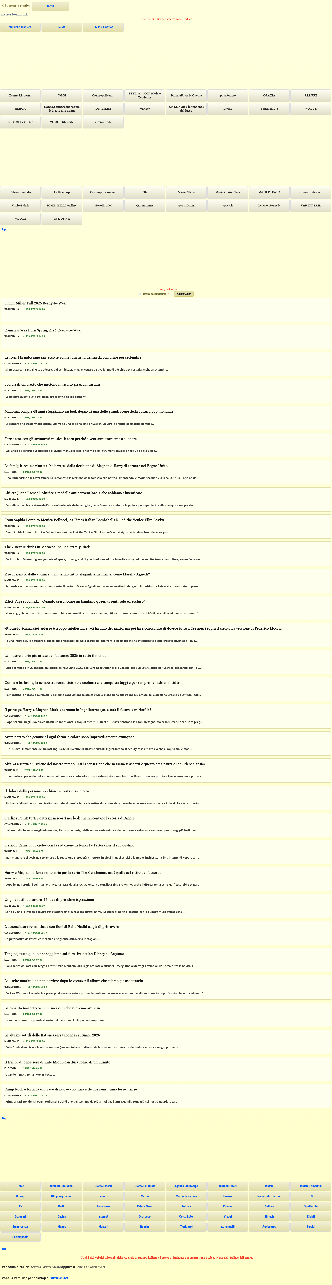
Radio (61, 1206)
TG (311, 1196)
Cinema (227, 1206)
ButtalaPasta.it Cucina (186, 95)
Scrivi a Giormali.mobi (46, 1266)
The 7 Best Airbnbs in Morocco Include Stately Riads (47, 547)
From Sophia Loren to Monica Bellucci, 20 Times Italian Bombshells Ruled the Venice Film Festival (85, 520)
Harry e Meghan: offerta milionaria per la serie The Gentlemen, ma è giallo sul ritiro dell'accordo (82, 873)
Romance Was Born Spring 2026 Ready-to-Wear (43, 330)
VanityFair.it (20, 205)
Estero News (145, 1206)
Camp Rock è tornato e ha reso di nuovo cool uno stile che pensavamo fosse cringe (70, 1089)
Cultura (269, 1206)
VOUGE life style (62, 122)
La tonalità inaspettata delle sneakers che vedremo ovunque (52, 1008)
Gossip (20, 1196)
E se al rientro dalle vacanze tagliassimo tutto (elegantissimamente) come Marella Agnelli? (77, 574)
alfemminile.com (310, 192)
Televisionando (20, 192)
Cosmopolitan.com (103, 192)
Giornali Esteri (228, 1186)
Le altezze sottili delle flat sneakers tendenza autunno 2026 (52, 1035)
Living (227, 108)
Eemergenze (20, 1227)
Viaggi (228, 1216)
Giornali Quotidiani (61, 1186)
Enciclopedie (20, 1237)
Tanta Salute (269, 108)
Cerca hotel (186, 1216)
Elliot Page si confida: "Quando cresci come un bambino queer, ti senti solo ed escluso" (74, 601)
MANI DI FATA (269, 192)
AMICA (20, 108)
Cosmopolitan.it (103, 95)
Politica (186, 1206)
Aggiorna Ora (184, 294)
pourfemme (228, 95)
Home (20, 1186)
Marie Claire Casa (227, 192)
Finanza (228, 1196)
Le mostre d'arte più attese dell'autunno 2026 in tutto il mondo (55, 656)
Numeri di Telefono (269, 1196)
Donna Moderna (20, 95)
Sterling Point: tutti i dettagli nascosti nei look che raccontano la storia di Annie (69, 818)
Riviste (269, 1186)
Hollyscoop (62, 192)
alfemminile (103, 122)
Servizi (311, 1227)
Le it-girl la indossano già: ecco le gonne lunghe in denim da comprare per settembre (72, 357)
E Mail (311, 1216)
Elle (145, 192)
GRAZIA (269, 95)
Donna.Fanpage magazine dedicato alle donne (62, 108)
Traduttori (186, 1227)
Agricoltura (269, 1227)
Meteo (145, 1196)
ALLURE (311, 95)
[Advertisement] (115, 60)
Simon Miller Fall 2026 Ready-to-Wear (35, 303)
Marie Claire (186, 192)
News (61, 27)
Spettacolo (311, 1206)
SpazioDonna (186, 205)
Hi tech (269, 1216)
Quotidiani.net (59, 1278)
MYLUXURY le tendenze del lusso (186, 108)
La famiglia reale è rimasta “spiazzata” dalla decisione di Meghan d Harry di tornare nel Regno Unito (86, 466)
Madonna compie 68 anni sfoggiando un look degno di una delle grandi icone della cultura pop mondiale (88, 412)
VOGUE (311, 108)
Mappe (62, 1227)
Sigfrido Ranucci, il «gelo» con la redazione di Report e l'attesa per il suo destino (69, 845)
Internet (103, 1216)
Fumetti (103, 1196)
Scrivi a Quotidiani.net (90, 1266)
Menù (50, 6)
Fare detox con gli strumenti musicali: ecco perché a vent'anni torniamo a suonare (70, 439)
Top (4, 229)
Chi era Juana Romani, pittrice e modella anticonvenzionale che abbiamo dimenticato (73, 493)
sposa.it (227, 205)
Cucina (62, 1216)
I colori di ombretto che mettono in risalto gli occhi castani (52, 385)
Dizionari (20, 1216)
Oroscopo (145, 1216)
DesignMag (103, 108)
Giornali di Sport (145, 1186)
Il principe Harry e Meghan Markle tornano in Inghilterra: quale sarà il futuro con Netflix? (77, 710)
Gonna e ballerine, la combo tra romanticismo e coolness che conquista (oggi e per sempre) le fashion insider (92, 683)
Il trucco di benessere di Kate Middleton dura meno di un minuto (57, 1062)
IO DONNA (62, 218)
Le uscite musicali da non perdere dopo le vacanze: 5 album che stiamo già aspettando (73, 981)
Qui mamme (144, 205)
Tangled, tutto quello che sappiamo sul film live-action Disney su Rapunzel (65, 954)
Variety (145, 108)
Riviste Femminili (311, 1186)
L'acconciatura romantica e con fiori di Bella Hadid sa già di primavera (61, 927)
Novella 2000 (103, 205)
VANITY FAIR (311, 205)
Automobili (228, 1227)
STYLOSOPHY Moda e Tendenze (145, 95)
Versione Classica (20, 27)
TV (20, 1206)
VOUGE (20, 218)
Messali (103, 1227)
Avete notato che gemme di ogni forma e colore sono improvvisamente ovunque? (69, 737)
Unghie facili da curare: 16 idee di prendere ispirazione (49, 900)
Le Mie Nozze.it (269, 205)
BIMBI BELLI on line (61, 205)
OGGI (62, 95)
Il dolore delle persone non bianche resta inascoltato (46, 791)
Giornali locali (103, 1186)
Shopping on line (61, 1196)
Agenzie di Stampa (186, 1186)
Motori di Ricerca (186, 1196)
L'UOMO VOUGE (20, 122)
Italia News (103, 1206)
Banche (144, 1227)
